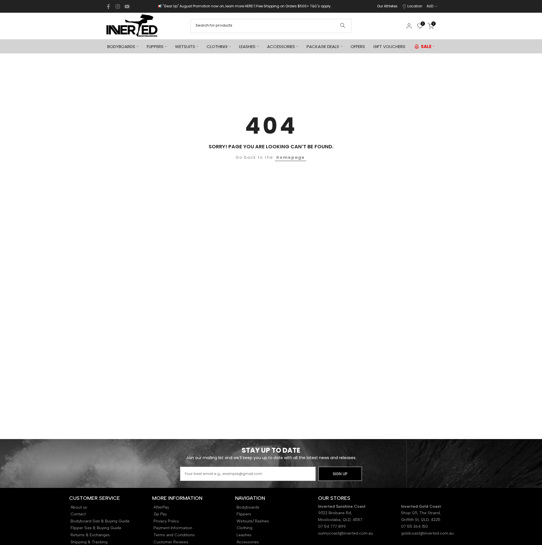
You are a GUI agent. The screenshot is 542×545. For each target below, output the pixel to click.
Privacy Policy (166, 521)
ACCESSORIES (281, 46)
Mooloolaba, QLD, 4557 (340, 519)
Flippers (244, 514)
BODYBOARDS (121, 46)
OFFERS (358, 46)
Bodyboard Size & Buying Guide (100, 521)
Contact (78, 514)
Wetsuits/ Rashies (253, 521)
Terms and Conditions (174, 535)
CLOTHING (217, 46)
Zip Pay (160, 514)
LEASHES (247, 46)
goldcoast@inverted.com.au (427, 533)
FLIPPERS (155, 46)
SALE (426, 46)
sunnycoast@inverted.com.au (345, 533)
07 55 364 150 (414, 526)
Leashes (244, 535)
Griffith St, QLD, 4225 (420, 519)
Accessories (248, 542)
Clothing (244, 528)
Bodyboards (248, 507)
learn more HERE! (218, 6)
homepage (290, 157)
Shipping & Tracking (89, 542)
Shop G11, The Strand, (421, 513)
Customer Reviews (171, 542)
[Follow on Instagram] (117, 6)
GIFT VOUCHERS (389, 46)
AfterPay (161, 507)
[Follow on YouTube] (127, 6)
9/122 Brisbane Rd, (335, 513)
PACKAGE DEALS (323, 46)
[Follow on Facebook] (108, 6)
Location (414, 6)
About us (79, 507)
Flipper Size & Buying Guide (96, 528)
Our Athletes (387, 6)
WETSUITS (185, 46)
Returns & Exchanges (90, 535)
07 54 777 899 (332, 526)
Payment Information (173, 528)
